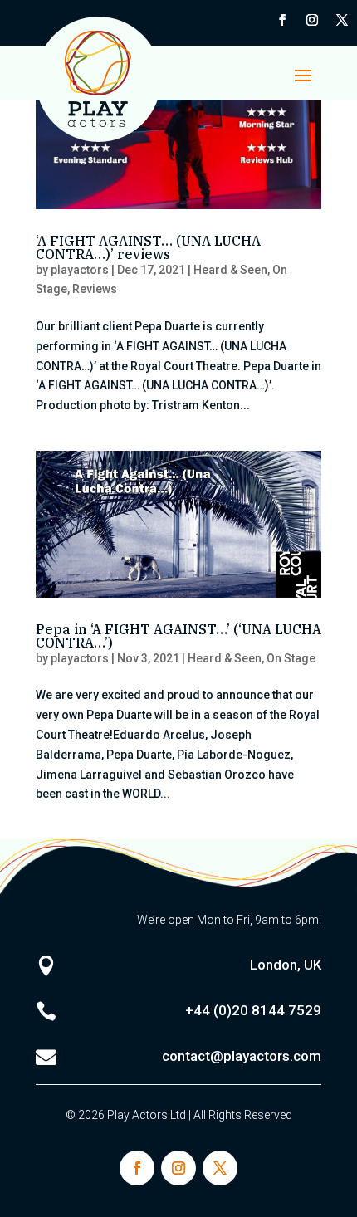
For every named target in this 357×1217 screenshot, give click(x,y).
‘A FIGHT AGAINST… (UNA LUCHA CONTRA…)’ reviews (148, 247)
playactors (80, 269)
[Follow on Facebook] (282, 20)
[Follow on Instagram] (312, 20)
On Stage (291, 658)
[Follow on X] (342, 20)
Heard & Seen (230, 269)
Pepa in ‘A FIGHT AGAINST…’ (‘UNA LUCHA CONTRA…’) (178, 636)
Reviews (94, 289)
